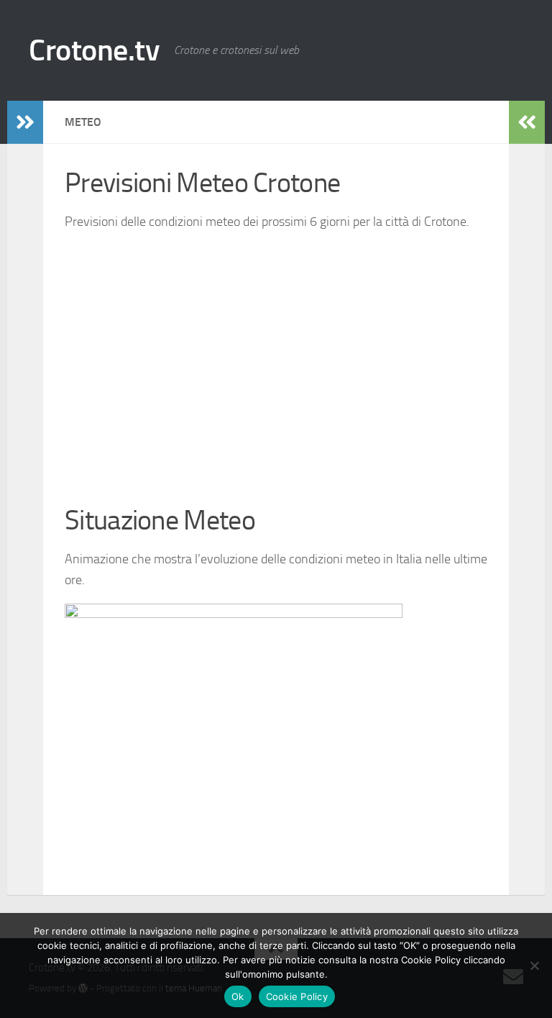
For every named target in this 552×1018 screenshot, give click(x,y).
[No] (534, 965)
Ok (237, 996)
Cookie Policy (297, 996)
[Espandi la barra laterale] (25, 122)
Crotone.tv (94, 50)
